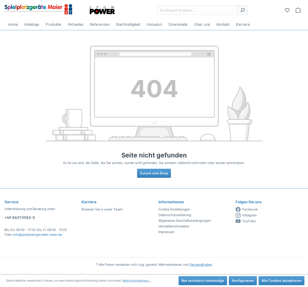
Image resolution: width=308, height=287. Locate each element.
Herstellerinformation (174, 226)
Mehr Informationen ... (136, 280)
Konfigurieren (243, 280)
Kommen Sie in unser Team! (102, 209)
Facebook (250, 209)
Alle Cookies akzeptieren (281, 280)
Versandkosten (201, 264)
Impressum (166, 232)
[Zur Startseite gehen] (38, 9)
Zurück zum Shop (154, 173)
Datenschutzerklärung (175, 215)
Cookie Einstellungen (174, 209)
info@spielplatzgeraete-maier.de (37, 234)
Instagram (249, 215)
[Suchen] (242, 10)
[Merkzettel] (287, 10)
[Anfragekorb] (298, 10)
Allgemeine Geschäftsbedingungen (185, 220)
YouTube (249, 221)
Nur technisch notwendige (203, 280)
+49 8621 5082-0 (20, 217)
